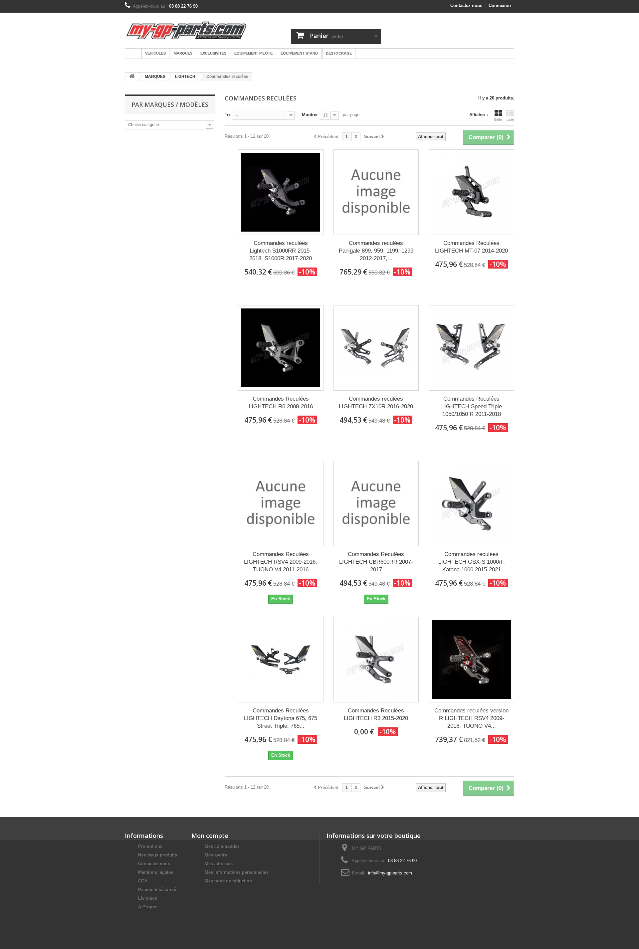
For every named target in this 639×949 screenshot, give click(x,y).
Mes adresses (219, 863)
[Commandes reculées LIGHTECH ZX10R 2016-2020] (376, 347)
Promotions (150, 846)
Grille (498, 119)
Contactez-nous (466, 5)
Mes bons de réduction (228, 880)
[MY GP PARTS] (186, 30)
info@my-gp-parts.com (390, 872)
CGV (142, 880)
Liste (510, 119)
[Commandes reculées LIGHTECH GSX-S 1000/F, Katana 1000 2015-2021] (471, 503)
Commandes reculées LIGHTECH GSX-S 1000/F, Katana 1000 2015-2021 (471, 562)
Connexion (500, 5)
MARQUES (155, 76)
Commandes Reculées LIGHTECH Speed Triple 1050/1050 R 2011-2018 (471, 406)
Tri (227, 114)
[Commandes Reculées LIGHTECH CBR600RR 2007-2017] (376, 503)
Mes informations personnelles (237, 872)
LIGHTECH (185, 76)
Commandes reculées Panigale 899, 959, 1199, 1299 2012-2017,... (376, 251)
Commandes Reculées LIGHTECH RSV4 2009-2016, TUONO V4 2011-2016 (280, 562)
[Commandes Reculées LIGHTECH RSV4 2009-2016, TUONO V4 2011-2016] (280, 503)
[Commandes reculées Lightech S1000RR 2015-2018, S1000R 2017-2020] (280, 192)
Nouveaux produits (157, 855)
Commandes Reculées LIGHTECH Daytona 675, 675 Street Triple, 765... (280, 718)
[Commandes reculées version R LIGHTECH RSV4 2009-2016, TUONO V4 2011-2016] (471, 659)
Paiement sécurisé (157, 889)
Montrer (310, 114)
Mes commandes (222, 846)
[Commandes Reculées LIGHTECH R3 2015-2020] (376, 659)
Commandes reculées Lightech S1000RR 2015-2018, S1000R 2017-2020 (280, 251)
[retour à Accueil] (131, 77)
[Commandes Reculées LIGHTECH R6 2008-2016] (280, 347)
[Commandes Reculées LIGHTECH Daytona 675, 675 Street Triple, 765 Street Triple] (280, 659)
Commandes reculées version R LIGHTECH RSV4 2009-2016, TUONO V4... (471, 718)
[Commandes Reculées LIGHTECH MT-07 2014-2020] (471, 192)
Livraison (147, 898)
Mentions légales (155, 872)
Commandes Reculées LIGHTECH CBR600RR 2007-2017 (376, 562)
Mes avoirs (216, 855)
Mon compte (209, 836)
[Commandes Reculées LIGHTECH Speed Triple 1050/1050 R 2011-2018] (471, 347)
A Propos (147, 906)
